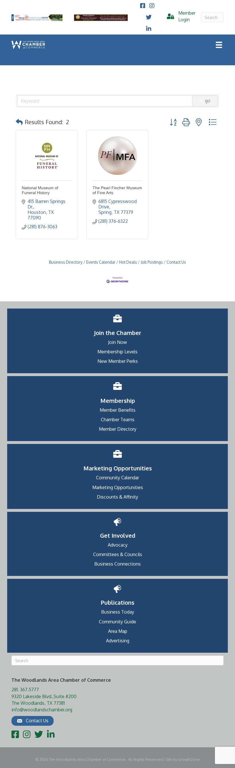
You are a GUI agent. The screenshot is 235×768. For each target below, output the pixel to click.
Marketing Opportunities (117, 487)
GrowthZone (189, 759)
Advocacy (118, 545)
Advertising (117, 640)
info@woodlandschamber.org (41, 710)
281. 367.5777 (25, 689)
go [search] (207, 101)
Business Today (117, 612)
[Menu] (219, 44)
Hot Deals (128, 262)
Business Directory (66, 262)
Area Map (117, 631)
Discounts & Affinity (117, 497)
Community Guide (117, 622)
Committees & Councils (117, 554)
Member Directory (117, 429)
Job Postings (152, 262)
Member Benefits (118, 410)
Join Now (117, 342)
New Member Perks (117, 361)
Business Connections (117, 564)
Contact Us (176, 262)
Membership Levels (117, 352)
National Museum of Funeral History (40, 190)
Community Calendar (117, 477)
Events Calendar (100, 262)
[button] (19, 122)
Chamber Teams (117, 419)
